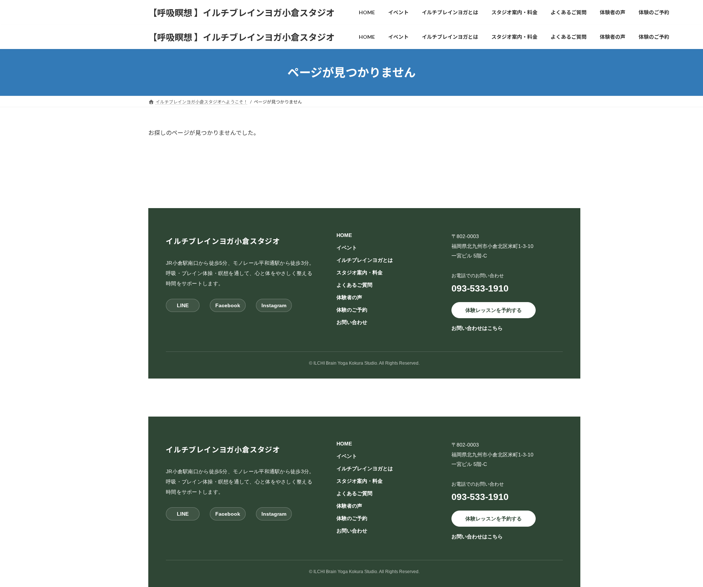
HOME (344, 235)
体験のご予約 (351, 310)
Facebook (227, 305)
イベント (346, 248)
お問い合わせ (351, 322)
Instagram (273, 305)
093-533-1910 (480, 288)
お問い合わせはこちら (477, 328)
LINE (183, 305)
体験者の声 (349, 297)
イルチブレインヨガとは (364, 260)
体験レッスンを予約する (493, 310)
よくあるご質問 (354, 285)
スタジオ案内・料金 (359, 272)
